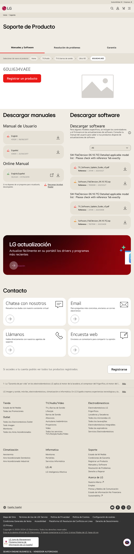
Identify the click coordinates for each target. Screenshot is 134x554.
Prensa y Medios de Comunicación (103, 489)
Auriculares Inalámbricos (56, 421)
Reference (82, 171)
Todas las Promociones (13, 411)
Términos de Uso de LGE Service (33, 517)
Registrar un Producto (98, 461)
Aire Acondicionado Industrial (16, 461)
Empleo (91, 485)
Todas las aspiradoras (97, 428)
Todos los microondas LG (99, 418)
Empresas (127, 2)
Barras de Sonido (53, 414)
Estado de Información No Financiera (104, 492)
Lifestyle (49, 411)
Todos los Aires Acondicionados (17, 432)
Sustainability (94, 495)
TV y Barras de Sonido (55, 408)
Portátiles (50, 458)
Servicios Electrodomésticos (101, 431)
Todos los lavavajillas (97, 421)
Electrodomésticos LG (98, 408)
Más (124, 383)
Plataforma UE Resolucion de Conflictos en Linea (71, 521)
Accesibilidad (40, 521)
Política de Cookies (81, 517)
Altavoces (50, 418)
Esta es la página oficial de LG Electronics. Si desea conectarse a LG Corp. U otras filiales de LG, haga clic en (50, 532)
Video (48, 428)
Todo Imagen (8, 425)
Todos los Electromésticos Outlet (18, 422)
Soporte (12, 15)
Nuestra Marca (94, 482)
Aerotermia (8, 454)
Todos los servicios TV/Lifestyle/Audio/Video (57, 432)
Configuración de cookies (104, 517)
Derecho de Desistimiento (107, 521)
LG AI (49, 467)
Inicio (5, 15)
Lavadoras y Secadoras (98, 414)
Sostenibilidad (115, 2)
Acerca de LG (95, 477)
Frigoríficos (93, 411)
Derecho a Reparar (96, 471)
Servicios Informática (55, 461)
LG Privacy (8, 525)
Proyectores (51, 424)
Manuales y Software (97, 464)
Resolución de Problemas (99, 468)
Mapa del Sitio (9, 517)
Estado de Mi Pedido (12, 408)
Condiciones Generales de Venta (17, 521)
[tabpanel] (67, 164)
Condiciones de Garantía (99, 458)
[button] (112, 8)
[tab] (22, 48)
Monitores (7, 428)
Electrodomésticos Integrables (101, 424)
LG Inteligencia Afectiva (56, 472)
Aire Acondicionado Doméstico (16, 458)
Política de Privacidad (60, 517)
